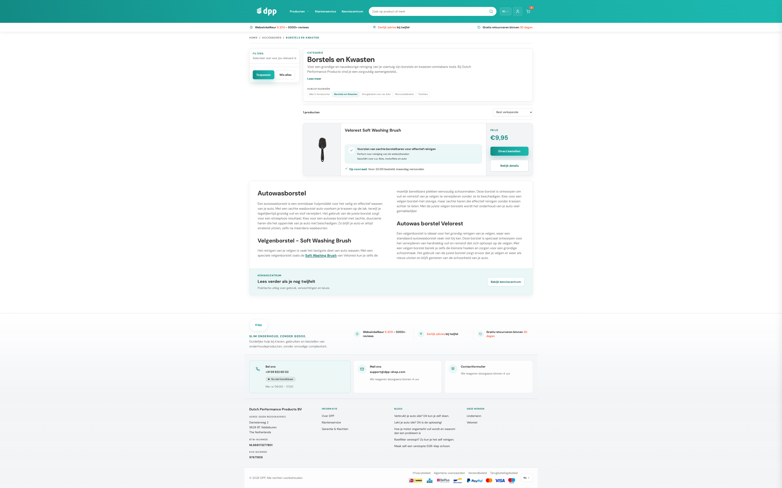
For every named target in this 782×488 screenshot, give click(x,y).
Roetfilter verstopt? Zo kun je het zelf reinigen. (424, 439)
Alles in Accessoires (319, 94)
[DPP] (266, 11)
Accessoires (271, 37)
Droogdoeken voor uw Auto (376, 94)
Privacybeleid (422, 473)
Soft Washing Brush (321, 255)
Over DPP (328, 416)
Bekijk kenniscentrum (506, 282)
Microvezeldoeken (404, 94)
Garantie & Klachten (335, 429)
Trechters (423, 94)
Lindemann (474, 416)
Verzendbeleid (477, 473)
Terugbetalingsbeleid (504, 473)
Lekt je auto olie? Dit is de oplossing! (418, 422)
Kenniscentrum (352, 11)
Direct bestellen (509, 151)
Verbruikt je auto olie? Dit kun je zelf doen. (421, 416)
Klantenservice (325, 11)
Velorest (472, 422)
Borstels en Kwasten (345, 94)
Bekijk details (509, 165)
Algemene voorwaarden (449, 473)
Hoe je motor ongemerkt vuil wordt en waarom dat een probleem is (424, 431)
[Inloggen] (517, 11)
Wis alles (285, 75)
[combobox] (432, 11)
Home (253, 37)
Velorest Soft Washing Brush (373, 130)
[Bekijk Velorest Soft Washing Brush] (322, 149)
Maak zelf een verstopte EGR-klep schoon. (422, 446)
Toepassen (263, 75)
